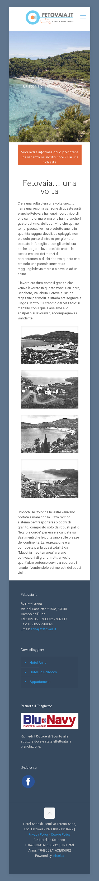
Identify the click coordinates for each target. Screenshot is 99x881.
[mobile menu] (83, 17)
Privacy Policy (39, 834)
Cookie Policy (60, 834)
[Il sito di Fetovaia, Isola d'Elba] (49, 17)
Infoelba (58, 856)
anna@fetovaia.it (43, 629)
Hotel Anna (38, 663)
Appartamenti (40, 682)
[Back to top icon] (49, 813)
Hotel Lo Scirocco (43, 672)
